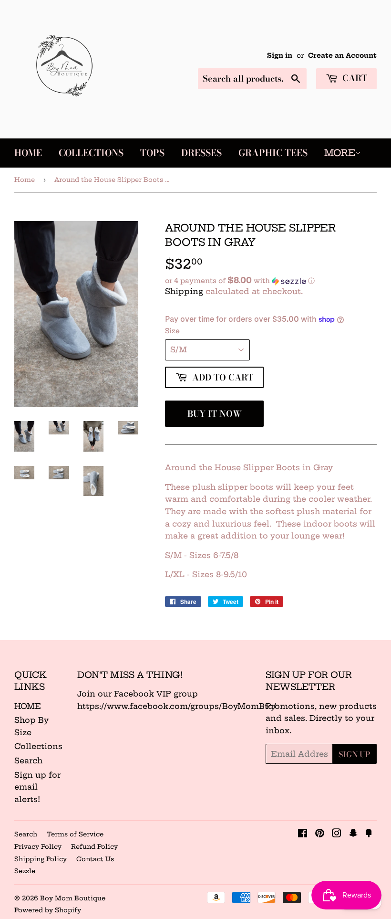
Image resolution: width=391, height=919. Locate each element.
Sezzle (24, 871)
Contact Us (95, 859)
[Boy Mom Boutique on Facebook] (303, 834)
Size (172, 331)
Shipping (184, 291)
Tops (152, 153)
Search (28, 760)
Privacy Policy (38, 846)
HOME (27, 706)
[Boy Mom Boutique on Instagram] (336, 834)
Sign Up (354, 754)
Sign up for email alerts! (37, 787)
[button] (271, 280)
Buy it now (214, 413)
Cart (353, 78)
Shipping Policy (40, 859)
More (339, 152)
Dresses (201, 153)
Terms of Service (75, 834)
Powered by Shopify (47, 910)
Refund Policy (94, 846)
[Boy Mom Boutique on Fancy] (368, 834)
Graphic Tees (273, 153)
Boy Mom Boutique (72, 898)
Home (28, 153)
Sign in (279, 56)
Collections (91, 153)
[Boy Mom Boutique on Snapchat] (353, 834)
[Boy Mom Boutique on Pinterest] (320, 834)
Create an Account (342, 56)
